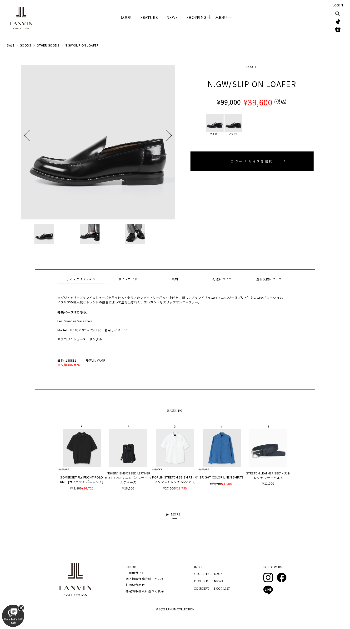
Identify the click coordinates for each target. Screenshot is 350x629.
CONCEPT (201, 589)
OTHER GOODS (48, 45)
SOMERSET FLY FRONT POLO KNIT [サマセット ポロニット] (81, 479)
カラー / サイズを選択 (252, 161)
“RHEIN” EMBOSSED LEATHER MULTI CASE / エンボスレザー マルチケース (128, 477)
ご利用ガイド (135, 573)
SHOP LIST (222, 589)
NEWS (172, 18)
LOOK (126, 18)
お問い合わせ (135, 584)
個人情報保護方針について (144, 579)
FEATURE (149, 18)
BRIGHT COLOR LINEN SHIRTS (222, 477)
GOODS (25, 45)
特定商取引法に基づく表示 (144, 591)
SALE (10, 45)
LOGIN (337, 6)
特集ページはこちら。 (73, 312)
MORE (176, 515)
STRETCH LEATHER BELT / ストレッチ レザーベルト (268, 475)
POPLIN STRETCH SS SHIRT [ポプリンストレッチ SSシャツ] (175, 479)
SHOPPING (202, 574)
